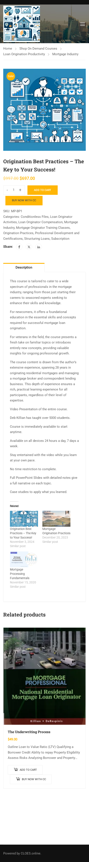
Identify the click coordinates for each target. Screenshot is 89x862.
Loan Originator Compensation (40, 222)
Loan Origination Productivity (24, 54)
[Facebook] (19, 247)
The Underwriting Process (29, 731)
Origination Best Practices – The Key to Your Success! (23, 533)
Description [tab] (24, 267)
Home (7, 48)
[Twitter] (29, 247)
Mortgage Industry (65, 54)
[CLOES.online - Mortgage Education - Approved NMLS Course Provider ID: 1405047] (21, 24)
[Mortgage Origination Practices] (56, 519)
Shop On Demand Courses (38, 48)
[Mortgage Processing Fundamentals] (24, 559)
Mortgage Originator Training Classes (43, 228)
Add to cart (42, 190)
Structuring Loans (37, 239)
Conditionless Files (35, 217)
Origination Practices (18, 233)
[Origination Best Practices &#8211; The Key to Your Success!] (24, 519)
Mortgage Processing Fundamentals (19, 574)
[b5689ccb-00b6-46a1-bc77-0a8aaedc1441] (44, 110)
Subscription (60, 239)
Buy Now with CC (24, 200)
